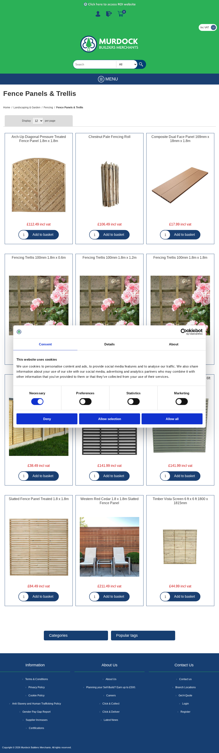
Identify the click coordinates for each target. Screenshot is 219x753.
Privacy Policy (36, 687)
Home (6, 107)
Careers (111, 695)
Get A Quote (185, 695)
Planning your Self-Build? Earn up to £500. (111, 687)
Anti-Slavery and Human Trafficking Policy (36, 703)
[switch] (85, 401)
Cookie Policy (36, 695)
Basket (120, 14)
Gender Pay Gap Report (36, 711)
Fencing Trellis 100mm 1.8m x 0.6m (39, 257)
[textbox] (105, 64)
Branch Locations (185, 687)
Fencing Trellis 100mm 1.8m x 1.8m (180, 257)
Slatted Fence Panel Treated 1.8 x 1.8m (39, 499)
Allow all (172, 418)
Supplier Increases (36, 719)
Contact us (185, 679)
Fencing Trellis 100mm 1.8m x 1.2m (109, 257)
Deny (47, 418)
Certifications (36, 728)
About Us (111, 679)
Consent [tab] (45, 344)
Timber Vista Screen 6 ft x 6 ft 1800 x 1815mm (180, 501)
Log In (109, 14)
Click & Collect (110, 703)
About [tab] (173, 344)
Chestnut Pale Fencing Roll (109, 137)
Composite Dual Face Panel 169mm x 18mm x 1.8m (180, 139)
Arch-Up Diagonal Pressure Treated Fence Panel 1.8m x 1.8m (39, 139)
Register (98, 14)
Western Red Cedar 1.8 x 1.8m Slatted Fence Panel (109, 501)
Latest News (111, 719)
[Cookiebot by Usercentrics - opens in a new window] (184, 332)
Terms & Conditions (36, 679)
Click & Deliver (111, 711)
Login (185, 703)
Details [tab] (109, 344)
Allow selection (109, 418)
